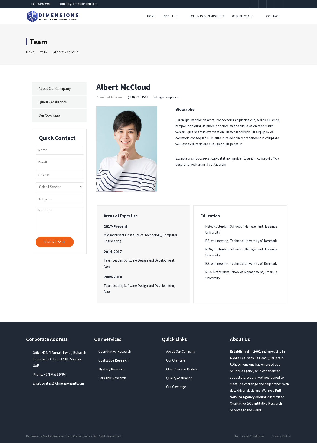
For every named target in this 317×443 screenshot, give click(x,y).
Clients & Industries (207, 16)
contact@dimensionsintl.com (78, 4)
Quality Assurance (53, 102)
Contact (273, 16)
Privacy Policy (281, 436)
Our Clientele (175, 360)
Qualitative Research (113, 360)
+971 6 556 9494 (40, 4)
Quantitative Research (114, 351)
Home (151, 16)
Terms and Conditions (250, 436)
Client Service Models (181, 369)
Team (44, 52)
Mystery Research (111, 369)
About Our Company (55, 88)
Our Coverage (49, 115)
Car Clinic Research (112, 378)
